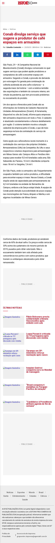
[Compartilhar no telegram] (38, 54)
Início (5, 29)
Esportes (21, 492)
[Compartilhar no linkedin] (17, 54)
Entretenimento (19, 496)
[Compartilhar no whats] (27, 54)
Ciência (43, 496)
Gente (5, 496)
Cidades (32, 496)
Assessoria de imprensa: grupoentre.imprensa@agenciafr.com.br (32, 535)
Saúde (25, 499)
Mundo (32, 492)
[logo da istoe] (27, 3)
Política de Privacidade (6, 535)
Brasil (41, 492)
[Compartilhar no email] (48, 54)
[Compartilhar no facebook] (7, 54)
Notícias (13, 29)
